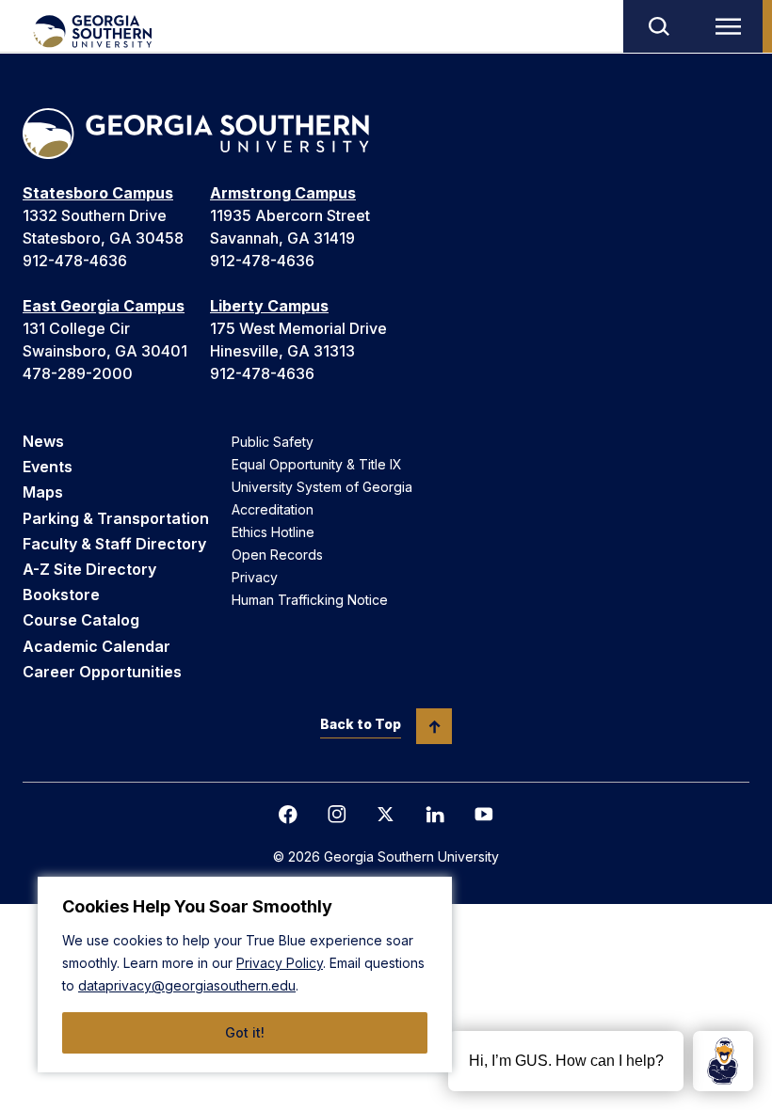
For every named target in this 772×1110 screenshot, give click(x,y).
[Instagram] (337, 814)
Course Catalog (81, 619)
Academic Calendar (96, 646)
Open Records (277, 555)
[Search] (658, 26)
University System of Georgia (322, 487)
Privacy (255, 577)
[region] (245, 974)
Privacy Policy (279, 963)
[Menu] (732, 26)
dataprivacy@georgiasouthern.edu (187, 985)
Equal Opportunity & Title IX (317, 464)
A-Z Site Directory (89, 569)
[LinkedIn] (435, 814)
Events (47, 466)
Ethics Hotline (273, 532)
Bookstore (61, 594)
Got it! (245, 1032)
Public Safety (273, 442)
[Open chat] (723, 1061)
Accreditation (273, 509)
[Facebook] (288, 814)
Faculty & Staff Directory (114, 543)
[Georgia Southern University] (92, 31)
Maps (43, 492)
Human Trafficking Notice (310, 600)
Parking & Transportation (116, 518)
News (43, 441)
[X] (386, 814)
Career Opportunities (102, 671)
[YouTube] (483, 814)
